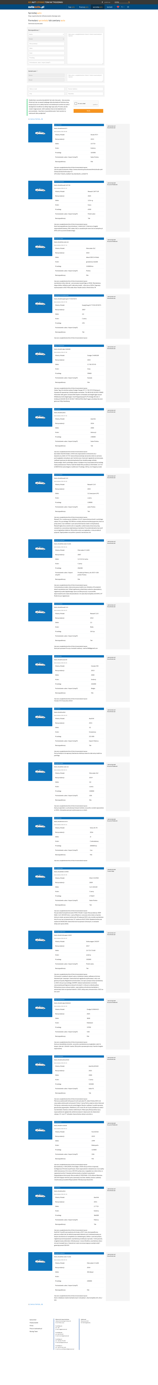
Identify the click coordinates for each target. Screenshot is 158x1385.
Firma (31, 1325)
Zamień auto (32, 71)
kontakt (109, 7)
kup (71, 7)
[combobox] (46, 34)
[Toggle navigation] (128, 7)
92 (42, 119)
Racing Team (34, 1331)
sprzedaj (97, 7)
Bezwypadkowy (33, 30)
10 (39, 119)
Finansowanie (34, 1322)
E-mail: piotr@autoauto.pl (61, 1342)
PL (122, 7)
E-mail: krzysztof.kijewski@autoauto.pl (64, 1349)
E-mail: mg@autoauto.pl (61, 1329)
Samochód (33, 1320)
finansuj (83, 7)
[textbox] (47, 75)
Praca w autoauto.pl (36, 1328)
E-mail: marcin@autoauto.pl (62, 1336)
